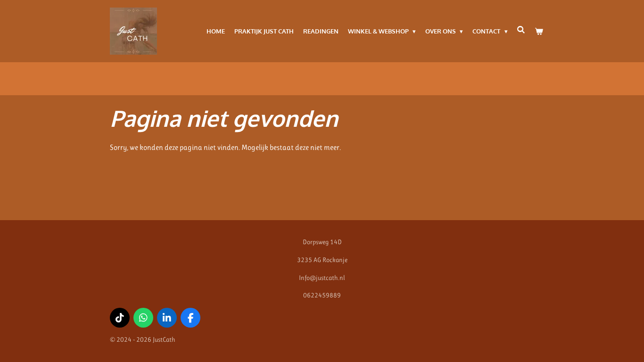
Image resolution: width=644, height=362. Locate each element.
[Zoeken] (521, 29)
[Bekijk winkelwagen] (539, 31)
